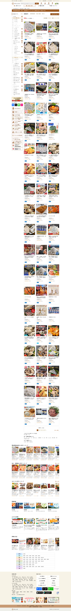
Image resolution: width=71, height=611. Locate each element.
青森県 (24, 555)
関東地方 (21, 591)
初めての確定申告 (53, 578)
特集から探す (13, 594)
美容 (20, 580)
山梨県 (36, 559)
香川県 (27, 564)
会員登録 (53, 580)
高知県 (33, 564)
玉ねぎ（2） (16, 48)
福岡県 (24, 566)
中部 (19, 559)
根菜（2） (15, 52)
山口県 (36, 562)
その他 (34, 580)
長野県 (39, 559)
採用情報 (41, 606)
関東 (19, 557)
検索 (36, 3)
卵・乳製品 (31, 584)
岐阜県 (42, 559)
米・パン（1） (16, 40)
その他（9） (15, 90)
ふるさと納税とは (42, 576)
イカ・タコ (49, 437)
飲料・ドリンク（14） (17, 68)
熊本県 (33, 566)
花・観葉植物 (31, 580)
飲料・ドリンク (20, 585)
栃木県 (27, 557)
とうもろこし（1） (17, 51)
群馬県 (30, 557)
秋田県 (33, 555)
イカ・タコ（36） (17, 33)
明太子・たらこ (35, 437)
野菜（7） (15, 43)
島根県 (27, 562)
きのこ (29, 434)
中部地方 (24, 591)
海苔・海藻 (53, 437)
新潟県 (24, 559)
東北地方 (18, 591)
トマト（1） (16, 46)
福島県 (39, 555)
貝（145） (15, 28)
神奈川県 (42, 557)
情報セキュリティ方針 (38, 605)
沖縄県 (24, 568)
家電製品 (16, 579)
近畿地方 (28, 591)
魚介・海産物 (25, 434)
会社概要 (30, 606)
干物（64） (16, 36)
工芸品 (27, 580)
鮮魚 (46, 437)
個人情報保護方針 (32, 605)
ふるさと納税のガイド (41, 4)
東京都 (39, 557)
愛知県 (48, 559)
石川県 (30, 559)
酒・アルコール (15, 585)
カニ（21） (16, 19)
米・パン (20, 584)
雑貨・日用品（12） (16, 80)
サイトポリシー (24, 605)
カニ (24, 437)
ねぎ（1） (15, 49)
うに (31, 437)
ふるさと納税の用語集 (42, 580)
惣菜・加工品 (31, 585)
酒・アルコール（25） (17, 66)
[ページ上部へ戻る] (67, 604)
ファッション (23, 580)
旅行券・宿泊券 (21, 579)
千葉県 (36, 557)
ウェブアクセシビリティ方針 (46, 605)
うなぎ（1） (16, 30)
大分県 (36, 566)
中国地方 (31, 591)
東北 (19, 555)
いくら (29, 437)
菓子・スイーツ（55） (17, 69)
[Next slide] (58, 453)
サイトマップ (19, 605)
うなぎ (44, 437)
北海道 (19, 553)
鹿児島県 (42, 566)
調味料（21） (15, 74)
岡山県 (30, 562)
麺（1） (15, 71)
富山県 (27, 559)
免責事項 (52, 605)
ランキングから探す (14, 583)
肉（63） (15, 16)
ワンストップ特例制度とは (42, 578)
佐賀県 (27, 566)
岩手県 (27, 555)
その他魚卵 (39, 437)
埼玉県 (33, 557)
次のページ (55, 430)
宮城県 (30, 555)
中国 (19, 562)
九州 (19, 566)
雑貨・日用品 (31, 579)
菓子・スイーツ (25, 585)
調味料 (13, 579)
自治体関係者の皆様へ (35, 606)
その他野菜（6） (16, 63)
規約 (27, 605)
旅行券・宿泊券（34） (17, 77)
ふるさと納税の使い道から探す (20, 594)
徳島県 (24, 564)
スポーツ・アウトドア (15, 580)
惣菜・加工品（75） (16, 72)
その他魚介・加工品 (26, 438)
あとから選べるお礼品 (18, 581)
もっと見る (57, 445)
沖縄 (19, 568)
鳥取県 (24, 562)
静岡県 (45, 559)
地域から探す (13, 590)
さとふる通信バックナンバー (42, 585)
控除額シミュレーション (53, 576)
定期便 (13, 581)
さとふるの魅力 (54, 585)
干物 (56, 437)
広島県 (33, 562)
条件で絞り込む (54, 14)
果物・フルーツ (24, 584)
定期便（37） (15, 92)
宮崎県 (39, 566)
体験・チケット (26, 579)
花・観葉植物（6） (16, 89)
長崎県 (30, 566)
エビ (26, 437)
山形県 (36, 555)
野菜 (28, 584)
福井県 (33, 559)
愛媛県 (30, 564)
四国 (19, 564)
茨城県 (24, 557)
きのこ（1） (16, 57)
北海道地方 (14, 591)
